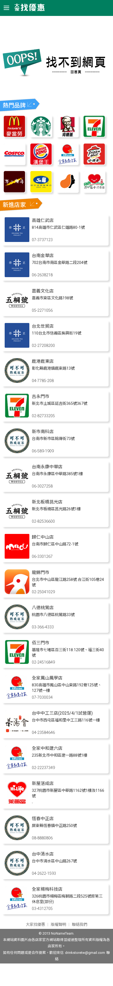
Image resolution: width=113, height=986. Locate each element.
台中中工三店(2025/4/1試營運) (62, 713)
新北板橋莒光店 (47, 502)
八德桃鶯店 (43, 607)
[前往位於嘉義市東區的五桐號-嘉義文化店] (17, 311)
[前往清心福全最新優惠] (94, 191)
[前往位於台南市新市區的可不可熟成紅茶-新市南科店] (17, 451)
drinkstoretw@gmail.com (85, 953)
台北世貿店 (43, 326)
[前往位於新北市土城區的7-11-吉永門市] (17, 416)
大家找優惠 (35, 924)
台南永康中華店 (47, 466)
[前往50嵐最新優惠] (41, 191)
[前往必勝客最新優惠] (94, 163)
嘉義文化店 (43, 291)
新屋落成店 (43, 783)
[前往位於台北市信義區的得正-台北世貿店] (17, 346)
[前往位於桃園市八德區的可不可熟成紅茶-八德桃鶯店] (17, 627)
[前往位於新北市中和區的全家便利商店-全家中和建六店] (17, 768)
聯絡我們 (79, 924)
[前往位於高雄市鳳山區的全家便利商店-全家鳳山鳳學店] (17, 698)
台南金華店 (43, 255)
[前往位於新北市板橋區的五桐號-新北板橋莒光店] (17, 522)
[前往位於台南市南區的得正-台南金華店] (17, 275)
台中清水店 (43, 854)
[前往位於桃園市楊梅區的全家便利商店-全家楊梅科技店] (17, 909)
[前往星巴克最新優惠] (41, 135)
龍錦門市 (40, 572)
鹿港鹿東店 (43, 361)
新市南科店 (43, 431)
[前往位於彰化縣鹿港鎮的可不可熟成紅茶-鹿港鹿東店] (17, 381)
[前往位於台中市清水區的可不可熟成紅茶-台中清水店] (17, 874)
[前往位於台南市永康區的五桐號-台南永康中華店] (17, 486)
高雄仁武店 (43, 220)
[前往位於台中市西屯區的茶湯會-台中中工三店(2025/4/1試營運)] (17, 733)
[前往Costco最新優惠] (14, 163)
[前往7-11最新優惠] (94, 135)
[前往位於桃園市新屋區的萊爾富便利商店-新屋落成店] (17, 803)
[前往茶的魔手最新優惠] (14, 191)
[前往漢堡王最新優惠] (41, 163)
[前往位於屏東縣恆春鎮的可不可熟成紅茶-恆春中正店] (17, 838)
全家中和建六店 (47, 748)
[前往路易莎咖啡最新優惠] (67, 191)
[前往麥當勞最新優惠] (14, 135)
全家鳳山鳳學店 (47, 678)
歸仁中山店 (43, 537)
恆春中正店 (43, 818)
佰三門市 (40, 642)
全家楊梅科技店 (47, 889)
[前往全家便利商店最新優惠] (67, 163)
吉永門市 (40, 396)
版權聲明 (58, 924)
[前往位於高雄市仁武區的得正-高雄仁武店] (17, 240)
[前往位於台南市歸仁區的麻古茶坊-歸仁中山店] (17, 557)
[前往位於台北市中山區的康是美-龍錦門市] (17, 592)
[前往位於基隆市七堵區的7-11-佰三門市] (17, 662)
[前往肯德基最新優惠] (67, 135)
